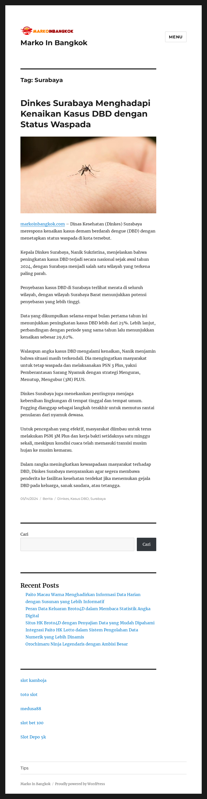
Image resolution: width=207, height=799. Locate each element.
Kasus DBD (79, 499)
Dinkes (63, 499)
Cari (24, 534)
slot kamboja (33, 680)
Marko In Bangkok (53, 42)
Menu (176, 37)
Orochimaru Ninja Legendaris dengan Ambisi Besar (76, 644)
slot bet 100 (31, 722)
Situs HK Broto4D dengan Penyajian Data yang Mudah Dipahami (89, 622)
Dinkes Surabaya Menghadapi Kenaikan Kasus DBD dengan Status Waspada (85, 113)
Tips (24, 768)
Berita (48, 499)
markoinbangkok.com (42, 223)
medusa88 (30, 708)
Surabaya (98, 499)
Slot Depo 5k (33, 736)
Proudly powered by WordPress (80, 784)
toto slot (29, 694)
